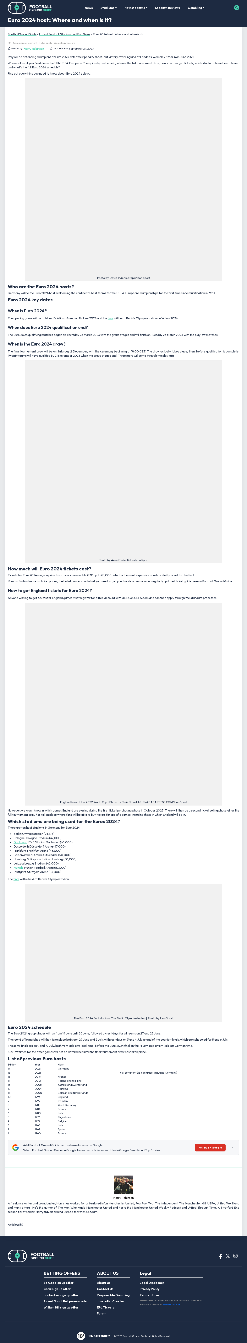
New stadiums (134, 8)
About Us (104, 1283)
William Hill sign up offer (61, 1307)
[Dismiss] (232, 1148)
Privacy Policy (149, 1289)
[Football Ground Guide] (30, 7)
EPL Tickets (105, 1307)
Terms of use (149, 1295)
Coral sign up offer (57, 1289)
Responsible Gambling (113, 1295)
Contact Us (105, 1289)
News (89, 8)
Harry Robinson (34, 48)
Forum (101, 1313)
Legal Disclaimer (152, 1283)
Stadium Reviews (167, 8)
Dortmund (20, 842)
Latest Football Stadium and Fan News (64, 34)
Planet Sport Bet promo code (65, 1301)
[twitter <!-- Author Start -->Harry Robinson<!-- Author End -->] (10, 1218)
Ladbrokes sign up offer (61, 1295)
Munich (18, 868)
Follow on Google (210, 1147)
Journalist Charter (110, 1301)
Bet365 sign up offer (59, 1283)
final (110, 318)
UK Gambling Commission (171, 1304)
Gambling (195, 8)
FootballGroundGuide (22, 34)
